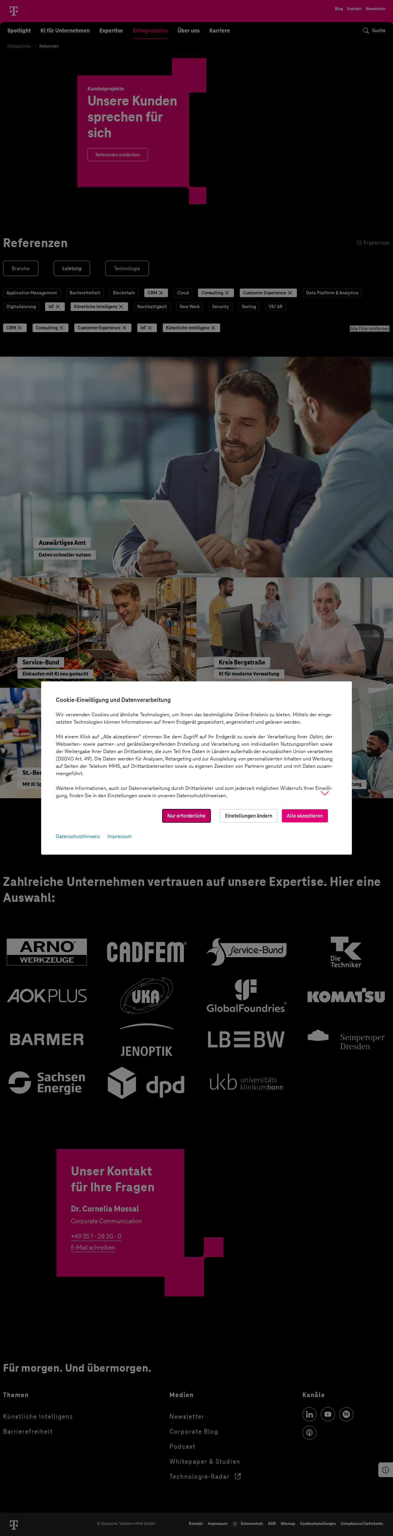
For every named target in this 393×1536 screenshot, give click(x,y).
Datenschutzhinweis (78, 836)
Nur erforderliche (186, 816)
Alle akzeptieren (305, 816)
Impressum (119, 836)
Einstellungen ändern (248, 816)
